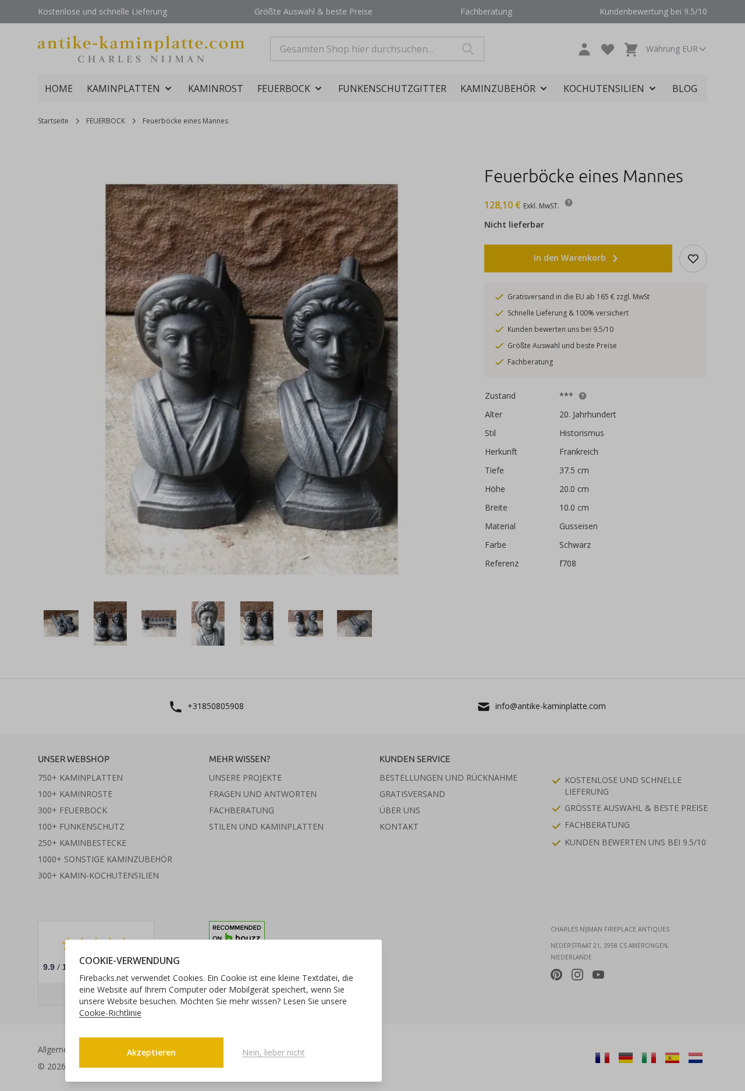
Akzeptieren (151, 1052)
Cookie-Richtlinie (110, 1012)
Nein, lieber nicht (273, 1052)
